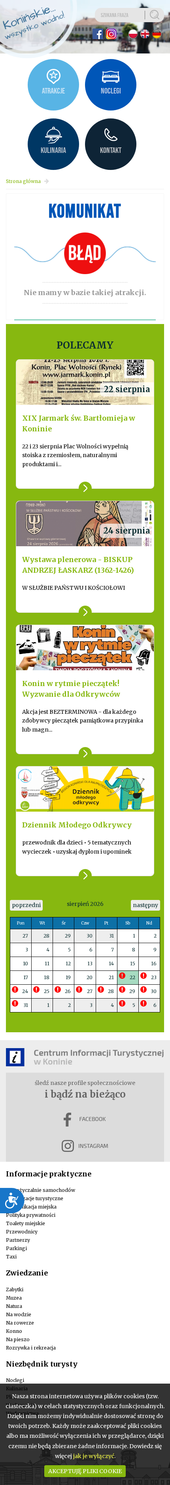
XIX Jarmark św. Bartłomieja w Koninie (78, 423)
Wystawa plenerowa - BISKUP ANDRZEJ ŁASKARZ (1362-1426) (78, 565)
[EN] (144, 33)
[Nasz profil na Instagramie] (111, 34)
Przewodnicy (22, 1232)
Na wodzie (18, 1314)
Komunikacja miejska (31, 1207)
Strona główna (23, 181)
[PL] (133, 33)
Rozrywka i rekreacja (31, 1348)
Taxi (11, 1257)
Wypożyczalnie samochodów (40, 1190)
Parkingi (16, 1248)
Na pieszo (18, 1339)
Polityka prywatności (30, 1215)
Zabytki (14, 1289)
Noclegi (15, 1380)
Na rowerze (20, 1323)
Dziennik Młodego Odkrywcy (77, 824)
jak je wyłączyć (93, 1456)
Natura (14, 1306)
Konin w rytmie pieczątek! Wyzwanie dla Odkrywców (71, 689)
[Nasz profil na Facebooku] (98, 34)
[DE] (156, 33)
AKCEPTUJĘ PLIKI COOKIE (85, 1471)
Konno (14, 1331)
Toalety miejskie (25, 1223)
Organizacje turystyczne (34, 1198)
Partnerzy (18, 1240)
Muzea (14, 1298)
